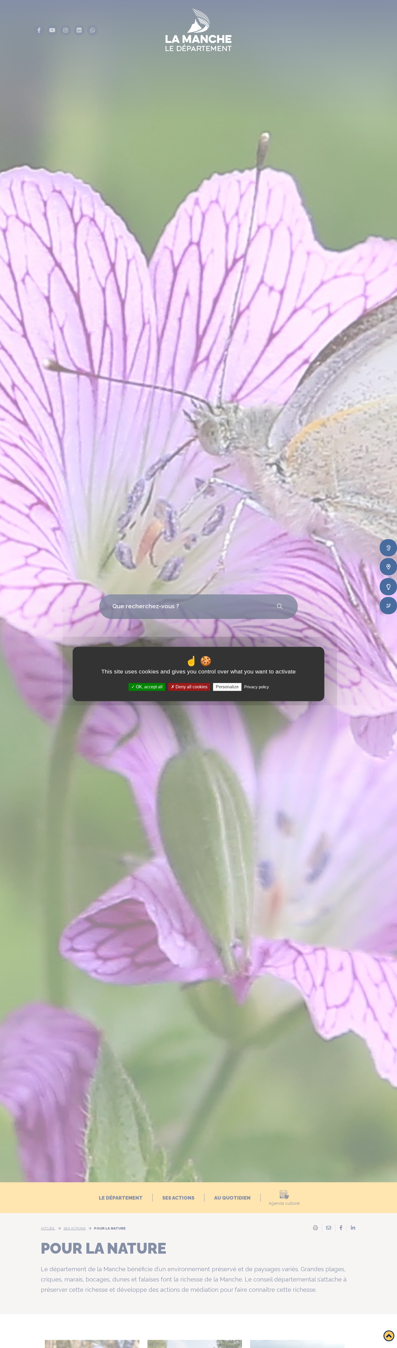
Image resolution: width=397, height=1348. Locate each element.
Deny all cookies (190, 687)
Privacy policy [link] (256, 687)
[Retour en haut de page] (388, 1335)
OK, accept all (149, 687)
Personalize (227, 687)
